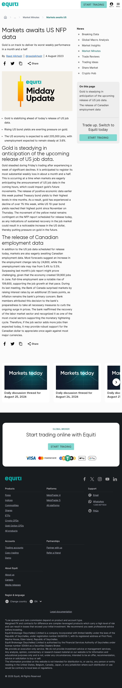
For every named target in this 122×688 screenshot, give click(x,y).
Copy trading (12, 552)
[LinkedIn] (115, 479)
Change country (18, 601)
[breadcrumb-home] (5, 17)
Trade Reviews (90, 56)
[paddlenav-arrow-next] (116, 382)
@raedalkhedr (34, 56)
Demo (8, 557)
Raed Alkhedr (14, 56)
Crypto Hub (89, 73)
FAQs (95, 510)
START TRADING (93, 4)
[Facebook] (84, 479)
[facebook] (4, 63)
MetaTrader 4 (54, 495)
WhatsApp (98, 501)
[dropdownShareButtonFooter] (33, 344)
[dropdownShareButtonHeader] (33, 63)
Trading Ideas (90, 62)
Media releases (13, 584)
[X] (92, 479)
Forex (8, 495)
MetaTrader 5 (54, 500)
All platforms (53, 505)
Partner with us (54, 547)
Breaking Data (90, 34)
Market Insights (91, 45)
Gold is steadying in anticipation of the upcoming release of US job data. (96, 96)
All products (11, 530)
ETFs (7, 515)
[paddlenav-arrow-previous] (6, 382)
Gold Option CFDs (14, 525)
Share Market (90, 67)
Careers (9, 579)
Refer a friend (54, 552)
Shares (8, 510)
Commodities (12, 505)
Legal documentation (61, 611)
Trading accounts (14, 547)
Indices (9, 500)
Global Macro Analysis (95, 39)
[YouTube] (107, 479)
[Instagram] (100, 479)
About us (9, 574)
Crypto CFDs (11, 520)
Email (95, 495)
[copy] (20, 63)
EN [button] (35, 601)
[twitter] (12, 63)
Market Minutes (31, 17)
